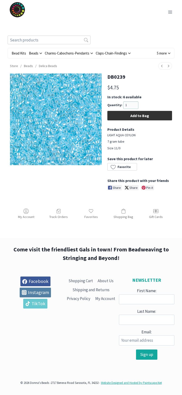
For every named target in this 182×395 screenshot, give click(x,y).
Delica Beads (48, 66)
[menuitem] (162, 66)
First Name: (146, 290)
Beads (28, 66)
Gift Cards (156, 217)
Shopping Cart (80, 280)
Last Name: (146, 311)
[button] (163, 53)
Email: (146, 332)
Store (14, 66)
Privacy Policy (78, 298)
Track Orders (58, 217)
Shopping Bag (123, 217)
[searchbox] (49, 40)
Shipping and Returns (91, 289)
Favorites (91, 217)
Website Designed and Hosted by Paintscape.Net (131, 383)
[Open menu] (170, 12)
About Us (106, 280)
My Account (26, 217)
